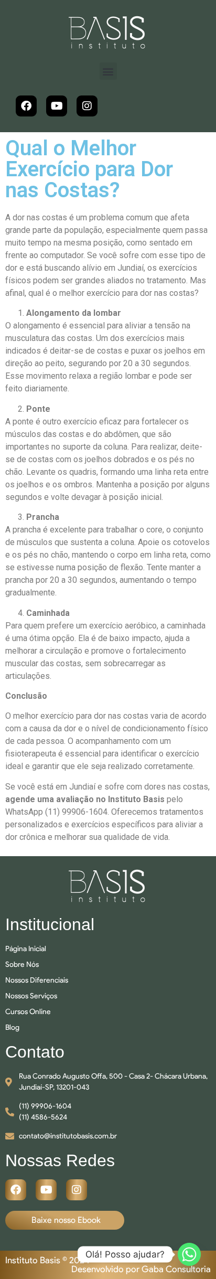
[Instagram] (87, 105)
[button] (108, 71)
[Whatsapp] (189, 1254)
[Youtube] (56, 105)
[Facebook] (26, 105)
